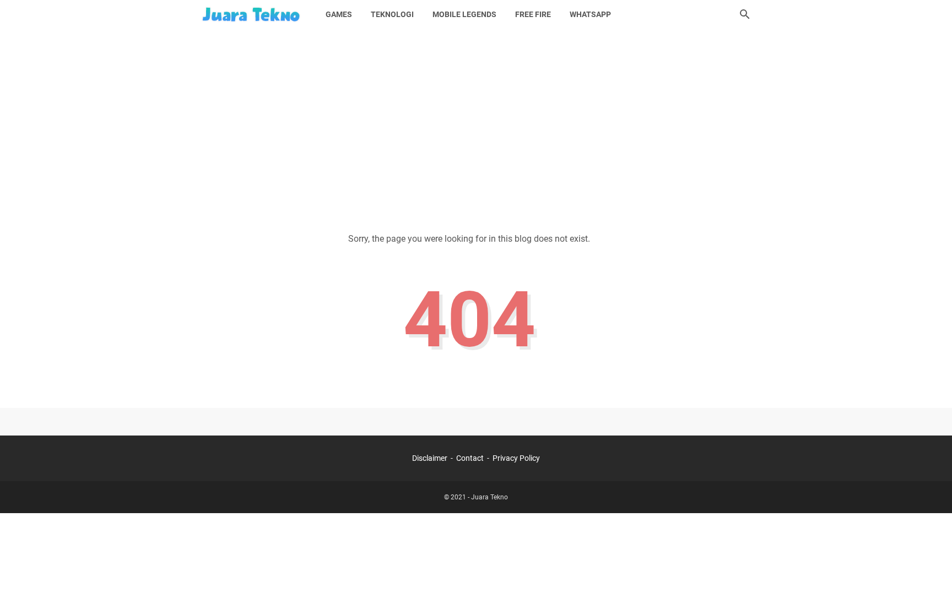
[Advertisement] (476, 122)
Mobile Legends (464, 14)
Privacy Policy (516, 458)
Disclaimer (430, 458)
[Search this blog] (744, 14)
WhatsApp (590, 14)
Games (339, 14)
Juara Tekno (489, 497)
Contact (470, 458)
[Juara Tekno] (253, 14)
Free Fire (533, 14)
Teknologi (392, 14)
